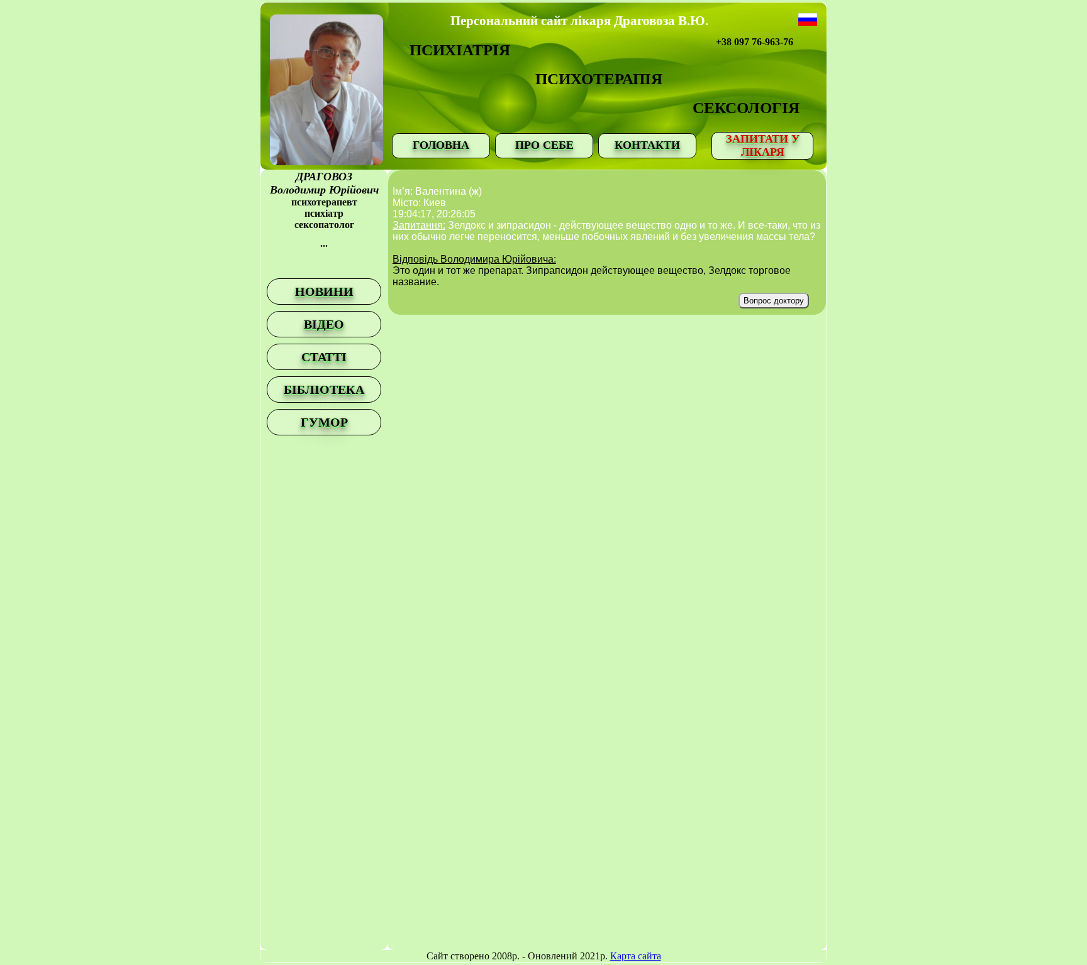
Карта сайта (635, 956)
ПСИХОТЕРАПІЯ (598, 78)
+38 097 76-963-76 (754, 41)
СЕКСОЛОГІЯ (746, 107)
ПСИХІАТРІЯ (460, 49)
